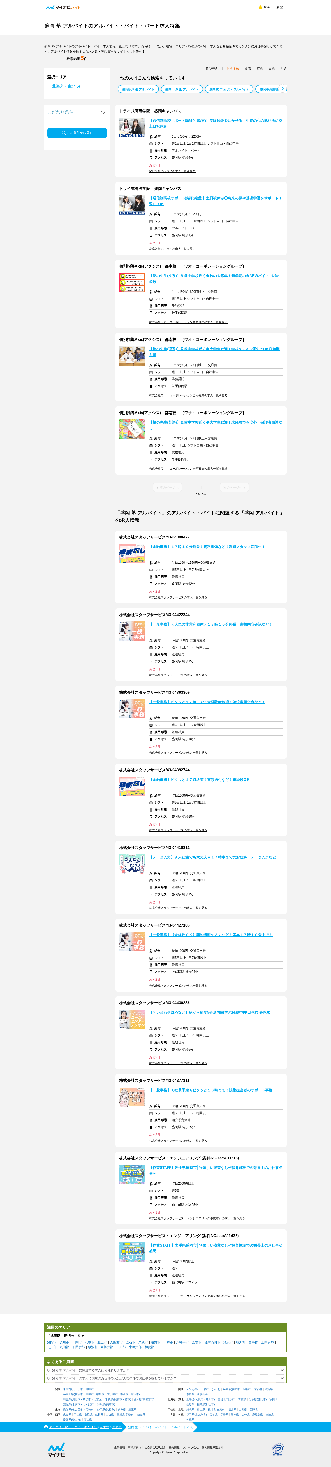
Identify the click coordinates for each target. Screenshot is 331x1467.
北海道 (190, 1399)
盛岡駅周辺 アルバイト (138, 89)
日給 (271, 68)
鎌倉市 (124, 1394)
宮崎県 (270, 1414)
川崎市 (90, 1394)
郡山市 (210, 1404)
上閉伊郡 (267, 1342)
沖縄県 (190, 1419)
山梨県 (243, 1409)
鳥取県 (89, 1414)
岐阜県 (122, 1409)
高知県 (88, 1419)
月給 (283, 68)
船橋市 (118, 1399)
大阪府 (190, 1389)
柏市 (127, 1399)
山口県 (110, 1414)
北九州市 (200, 1414)
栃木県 (138, 1399)
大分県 (246, 1414)
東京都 (67, 1389)
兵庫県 (227, 1389)
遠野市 (155, 1342)
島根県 (99, 1414)
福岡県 (190, 1414)
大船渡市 (116, 1342)
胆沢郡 (240, 1342)
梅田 (198, 1389)
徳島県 (141, 1414)
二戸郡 (121, 1347)
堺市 (206, 1389)
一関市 (77, 1342)
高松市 (130, 1414)
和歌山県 (202, 1394)
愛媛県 (67, 1419)
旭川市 (210, 1399)
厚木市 (135, 1394)
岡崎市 (90, 1409)
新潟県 (190, 1409)
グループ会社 (191, 1447)
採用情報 (174, 1447)
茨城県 (67, 1404)
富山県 (201, 1409)
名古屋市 (77, 1409)
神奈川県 (68, 1394)
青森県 (242, 1399)
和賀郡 (149, 1347)
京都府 (258, 1389)
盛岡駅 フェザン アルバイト (229, 89)
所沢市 (87, 1399)
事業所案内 (134, 1447)
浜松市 (110, 1409)
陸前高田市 (212, 1342)
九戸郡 (51, 1347)
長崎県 (224, 1414)
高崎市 (110, 1404)
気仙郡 (64, 1347)
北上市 (102, 1342)
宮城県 (222, 1399)
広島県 (67, 1414)
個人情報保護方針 (212, 1447)
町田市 (90, 1389)
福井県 (232, 1409)
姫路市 (247, 1389)
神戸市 (236, 1389)
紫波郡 (92, 1347)
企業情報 (119, 1447)
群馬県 (101, 1404)
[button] (282, 88)
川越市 (76, 1399)
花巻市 (89, 1342)
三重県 (132, 1409)
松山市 (76, 1419)
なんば (215, 1389)
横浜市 (79, 1394)
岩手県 (253, 1399)
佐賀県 (214, 1414)
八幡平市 (182, 1342)
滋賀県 (269, 1389)
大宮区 (98, 1399)
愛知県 (67, 1409)
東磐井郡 (135, 1347)
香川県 (121, 1414)
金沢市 (221, 1409)
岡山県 (78, 1414)
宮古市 (196, 1342)
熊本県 (235, 1414)
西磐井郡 (107, 1347)
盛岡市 (51, 1342)
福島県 (201, 1404)
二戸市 (168, 1342)
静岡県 (101, 1409)
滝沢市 (228, 1342)
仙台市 (231, 1399)
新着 (248, 68)
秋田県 (273, 1399)
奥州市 (64, 1342)
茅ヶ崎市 (112, 1394)
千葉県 (109, 1399)
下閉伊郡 (78, 1347)
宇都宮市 (148, 1399)
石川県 (212, 1409)
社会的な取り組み (155, 1447)
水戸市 (76, 1404)
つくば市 (88, 1404)
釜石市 (130, 1342)
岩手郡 (253, 1342)
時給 (260, 68)
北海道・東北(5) (66, 86)
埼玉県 (67, 1399)
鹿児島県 (257, 1414)
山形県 (190, 1404)
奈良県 (190, 1394)
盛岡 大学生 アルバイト (182, 89)
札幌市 (199, 1399)
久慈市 (143, 1342)
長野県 (254, 1409)
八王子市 (77, 1389)
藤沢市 (100, 1394)
